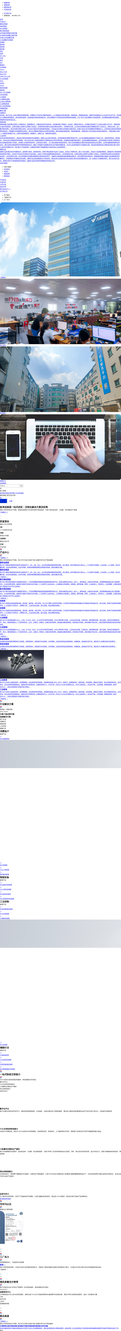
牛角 (1, 84)
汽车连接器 (4, 121)
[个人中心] (1, 1138)
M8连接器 (3, 52)
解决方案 (3, 137)
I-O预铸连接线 (5, 125)
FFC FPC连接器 (5, 118)
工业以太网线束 (5, 127)
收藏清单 (7, 2)
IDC (1, 89)
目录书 (6, 531)
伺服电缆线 (4, 134)
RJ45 (1, 107)
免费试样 (7, 5)
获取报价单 (7, 7)
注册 (10, 1142)
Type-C (2, 95)
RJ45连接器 (20, 1134)
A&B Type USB (5, 102)
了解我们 (3, 1208)
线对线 (2, 73)
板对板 (2, 75)
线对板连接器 (4, 1134)
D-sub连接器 (4, 105)
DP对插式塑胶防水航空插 (8, 59)
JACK (2, 111)
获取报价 (7, 536)
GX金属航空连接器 (6, 66)
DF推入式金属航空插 (7, 64)
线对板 (2, 70)
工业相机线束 (4, 130)
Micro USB (3, 98)
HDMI (2, 109)
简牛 (1, 86)
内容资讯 (7, 529)
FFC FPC (3, 82)
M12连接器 (3, 54)
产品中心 (3, 48)
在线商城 (3, 1124)
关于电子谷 (7, 13)
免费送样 (7, 534)
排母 (1, 80)
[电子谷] (60, 31)
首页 (1, 45)
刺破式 (2, 91)
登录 (3, 1142)
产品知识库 (7, 9)
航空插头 (12, 1134)
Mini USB (3, 100)
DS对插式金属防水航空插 (8, 61)
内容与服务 (4, 523)
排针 (1, 77)
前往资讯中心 (4, 830)
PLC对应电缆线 (5, 132)
